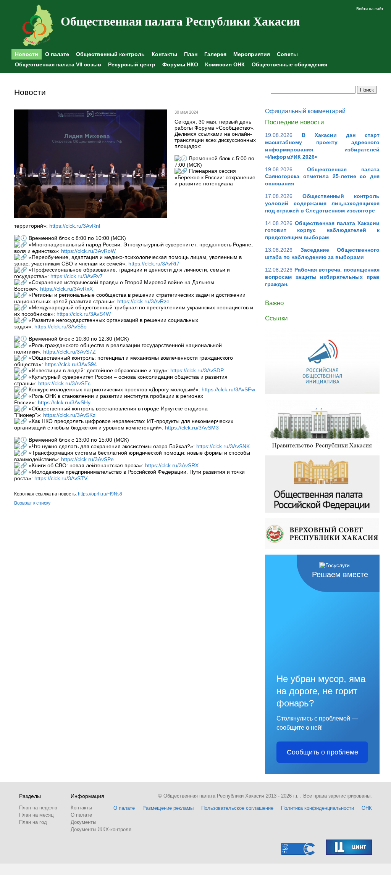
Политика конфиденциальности (317, 808)
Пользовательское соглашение (237, 808)
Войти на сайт (369, 8)
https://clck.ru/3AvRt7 (153, 264)
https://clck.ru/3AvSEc (64, 383)
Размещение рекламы (168, 808)
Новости (26, 54)
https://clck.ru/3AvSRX (172, 465)
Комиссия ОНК (225, 64)
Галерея (215, 54)
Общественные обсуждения (289, 64)
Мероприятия (251, 54)
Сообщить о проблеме (322, 752)
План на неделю (38, 808)
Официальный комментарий (305, 111)
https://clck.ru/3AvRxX (66, 289)
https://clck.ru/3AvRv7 (76, 276)
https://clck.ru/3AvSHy (64, 402)
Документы (83, 822)
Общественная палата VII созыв (58, 64)
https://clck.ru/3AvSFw (228, 389)
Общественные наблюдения (53, 75)
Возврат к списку (32, 503)
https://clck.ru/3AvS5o (60, 326)
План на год (33, 822)
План (190, 54)
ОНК (367, 808)
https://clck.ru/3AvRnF (75, 226)
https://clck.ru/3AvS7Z (69, 352)
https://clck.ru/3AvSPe (87, 459)
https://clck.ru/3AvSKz (69, 415)
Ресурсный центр (131, 64)
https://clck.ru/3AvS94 (71, 364)
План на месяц (36, 815)
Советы (287, 54)
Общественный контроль (110, 54)
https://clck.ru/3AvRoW (88, 251)
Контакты (164, 54)
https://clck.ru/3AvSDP (197, 370)
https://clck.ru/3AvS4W (84, 314)
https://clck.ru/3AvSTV (60, 478)
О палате (57, 54)
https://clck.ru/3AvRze (143, 301)
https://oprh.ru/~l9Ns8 (100, 494)
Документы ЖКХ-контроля (101, 829)
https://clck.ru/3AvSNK (223, 446)
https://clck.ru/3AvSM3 (192, 428)
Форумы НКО (180, 64)
